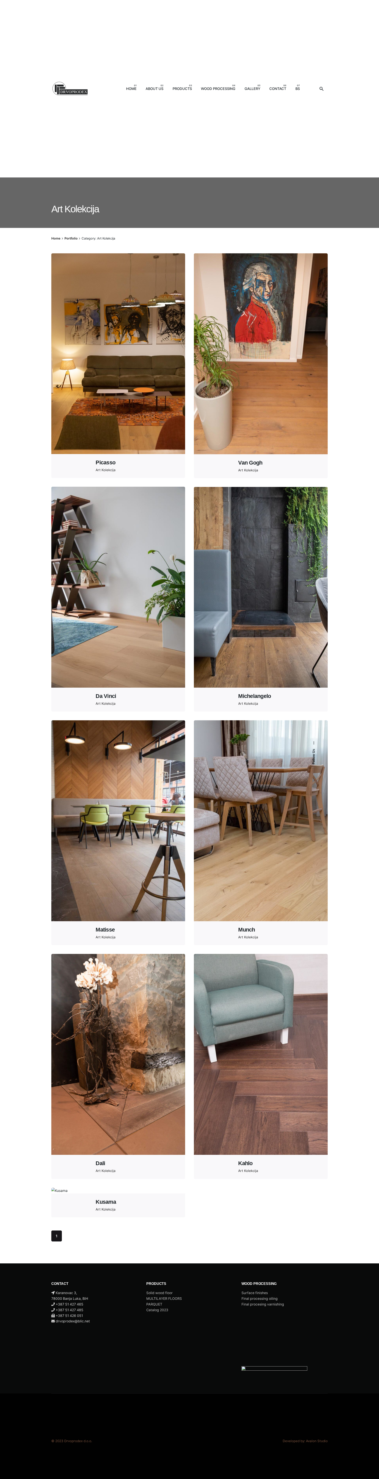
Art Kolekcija (106, 470)
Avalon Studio (317, 1441)
